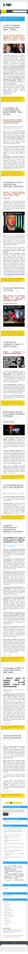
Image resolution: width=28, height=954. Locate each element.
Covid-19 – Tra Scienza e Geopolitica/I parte (13, 834)
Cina (11, 172)
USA (10, 175)
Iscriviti (5, 814)
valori (13, 553)
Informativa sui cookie (15, 937)
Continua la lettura (17, 168)
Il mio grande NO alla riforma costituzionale (12, 736)
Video (6, 172)
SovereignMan (7, 880)
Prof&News (13, 876)
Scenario (14, 98)
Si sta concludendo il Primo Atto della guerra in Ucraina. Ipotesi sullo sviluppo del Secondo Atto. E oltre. (14, 831)
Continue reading (7, 723)
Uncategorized (4, 279)
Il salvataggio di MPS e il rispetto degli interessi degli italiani (13, 670)
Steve (13, 880)
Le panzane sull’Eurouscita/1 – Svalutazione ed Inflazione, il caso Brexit (13, 528)
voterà (4, 500)
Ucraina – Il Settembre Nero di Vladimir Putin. (13, 828)
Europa (20, 98)
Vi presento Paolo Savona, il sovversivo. (14, 288)
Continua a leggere (7, 94)
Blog (5, 866)
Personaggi (7, 171)
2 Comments (20, 335)
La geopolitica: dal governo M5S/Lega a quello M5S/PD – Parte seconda (12, 110)
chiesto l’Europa (14, 381)
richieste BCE (6, 699)
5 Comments (18, 518)
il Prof (7, 5)
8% (10, 511)
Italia (12, 174)
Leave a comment (12, 478)
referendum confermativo (10, 755)
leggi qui (10, 133)
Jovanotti (11, 873)
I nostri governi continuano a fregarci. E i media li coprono (13, 344)
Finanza (10, 97)
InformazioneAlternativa (12, 99)
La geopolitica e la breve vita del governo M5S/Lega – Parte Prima (13, 184)
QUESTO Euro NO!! (8, 98)
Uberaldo (18, 115)
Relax (16, 878)
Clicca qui (6, 888)
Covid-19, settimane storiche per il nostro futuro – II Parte (11, 27)
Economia (6, 97)
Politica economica (15, 97)
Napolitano (16, 873)
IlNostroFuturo (4, 99)
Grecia (20, 868)
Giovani (14, 868)
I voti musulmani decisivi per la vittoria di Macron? (13, 486)
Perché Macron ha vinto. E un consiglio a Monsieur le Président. (14, 413)
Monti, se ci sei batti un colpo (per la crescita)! (13, 821)
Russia (20, 878)
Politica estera (12, 171)
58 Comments (16, 175)
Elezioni (10, 517)
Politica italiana (19, 99)
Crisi (13, 402)
